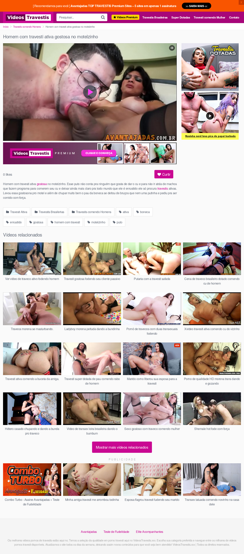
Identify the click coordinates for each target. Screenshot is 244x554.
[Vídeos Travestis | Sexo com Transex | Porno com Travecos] (28, 17)
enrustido (15, 222)
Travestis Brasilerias (51, 212)
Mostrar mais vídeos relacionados (122, 447)
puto (119, 222)
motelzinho (98, 222)
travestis (162, 188)
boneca (145, 212)
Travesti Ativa (18, 212)
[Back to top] (233, 541)
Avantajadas (89, 531)
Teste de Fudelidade (116, 531)
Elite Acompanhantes (149, 531)
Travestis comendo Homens (27, 26)
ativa (125, 212)
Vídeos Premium (127, 17)
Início (5, 26)
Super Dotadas (180, 17)
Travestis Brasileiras (155, 17)
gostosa (42, 184)
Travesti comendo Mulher (209, 17)
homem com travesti (67, 222)
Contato (234, 17)
